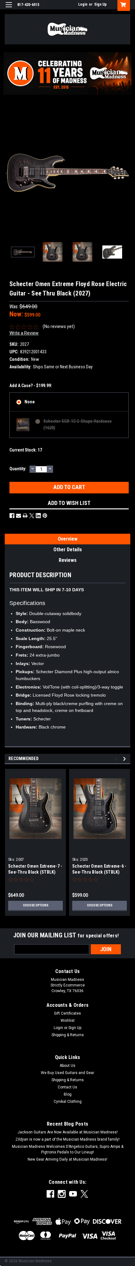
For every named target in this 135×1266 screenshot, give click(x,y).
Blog (68, 1094)
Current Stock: (25, 449)
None (29, 401)
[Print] (25, 515)
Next (125, 173)
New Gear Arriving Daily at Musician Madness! (67, 1159)
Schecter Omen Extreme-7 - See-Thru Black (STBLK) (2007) (35, 872)
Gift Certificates (67, 1013)
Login (82, 4)
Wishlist (68, 1020)
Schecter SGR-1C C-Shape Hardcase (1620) (77, 424)
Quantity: (17, 468)
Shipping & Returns (67, 1035)
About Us (67, 1065)
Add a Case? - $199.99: (30, 385)
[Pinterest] (44, 515)
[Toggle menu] (8, 8)
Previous (9, 173)
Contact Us (67, 1087)
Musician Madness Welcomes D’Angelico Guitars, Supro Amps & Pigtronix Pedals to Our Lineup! (67, 1149)
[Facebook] (11, 515)
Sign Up (100, 4)
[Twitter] (31, 515)
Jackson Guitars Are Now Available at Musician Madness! (68, 1132)
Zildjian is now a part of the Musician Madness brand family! (67, 1139)
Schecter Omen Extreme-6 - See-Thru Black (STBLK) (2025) (99, 872)
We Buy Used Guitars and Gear (67, 1073)
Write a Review (24, 332)
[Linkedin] (38, 515)
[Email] (18, 515)
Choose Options (35, 905)
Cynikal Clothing (68, 1101)
